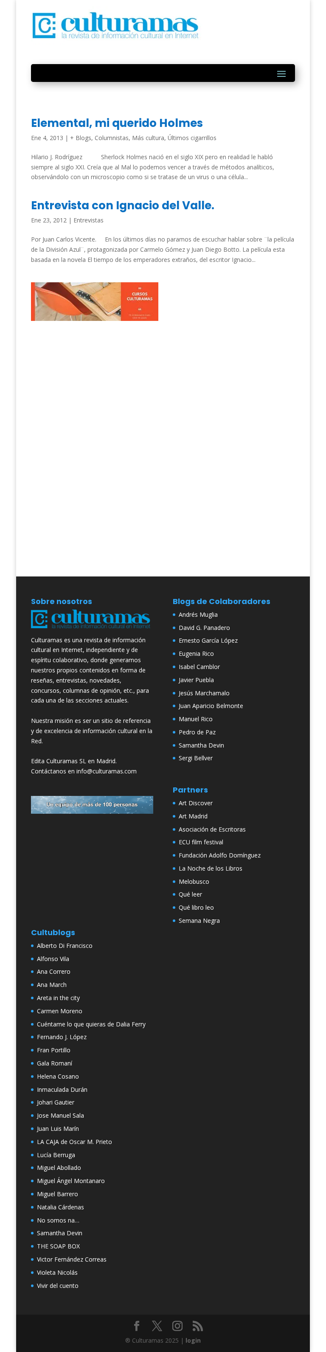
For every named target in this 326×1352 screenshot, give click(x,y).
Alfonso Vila (53, 959)
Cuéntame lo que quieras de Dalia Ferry (91, 1024)
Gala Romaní (54, 1063)
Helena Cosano (58, 1076)
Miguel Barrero (57, 1194)
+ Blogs (80, 138)
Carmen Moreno (59, 1011)
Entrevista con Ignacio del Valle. (122, 205)
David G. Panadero (204, 628)
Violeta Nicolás (57, 1272)
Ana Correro (53, 971)
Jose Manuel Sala (60, 1115)
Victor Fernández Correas (72, 1259)
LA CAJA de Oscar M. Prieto (74, 1142)
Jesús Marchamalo (204, 693)
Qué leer (190, 894)
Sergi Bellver (196, 758)
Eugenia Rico (196, 653)
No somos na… (58, 1220)
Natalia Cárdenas (60, 1207)
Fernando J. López (62, 1037)
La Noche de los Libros (210, 868)
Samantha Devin (201, 745)
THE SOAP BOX (58, 1246)
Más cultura (148, 138)
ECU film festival (201, 842)
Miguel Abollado (59, 1168)
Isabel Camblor (199, 667)
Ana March (52, 985)
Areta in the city (58, 998)
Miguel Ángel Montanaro (71, 1181)
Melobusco (194, 881)
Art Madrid (193, 816)
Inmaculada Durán (62, 1089)
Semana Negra (199, 920)
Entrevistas (88, 220)
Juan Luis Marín (58, 1128)
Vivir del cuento (58, 1286)
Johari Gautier (55, 1102)
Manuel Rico (196, 719)
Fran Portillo (53, 1050)
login (193, 1340)
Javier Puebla (196, 680)
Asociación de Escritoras (212, 829)
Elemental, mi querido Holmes (117, 123)
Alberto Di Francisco (65, 946)
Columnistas (112, 138)
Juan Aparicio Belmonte (211, 706)
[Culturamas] (92, 630)
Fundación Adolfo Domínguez (220, 855)
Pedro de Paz (197, 732)
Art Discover (196, 803)
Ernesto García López (208, 640)
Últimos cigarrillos (192, 138)
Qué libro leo (196, 907)
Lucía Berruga (56, 1155)
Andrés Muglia (198, 614)
